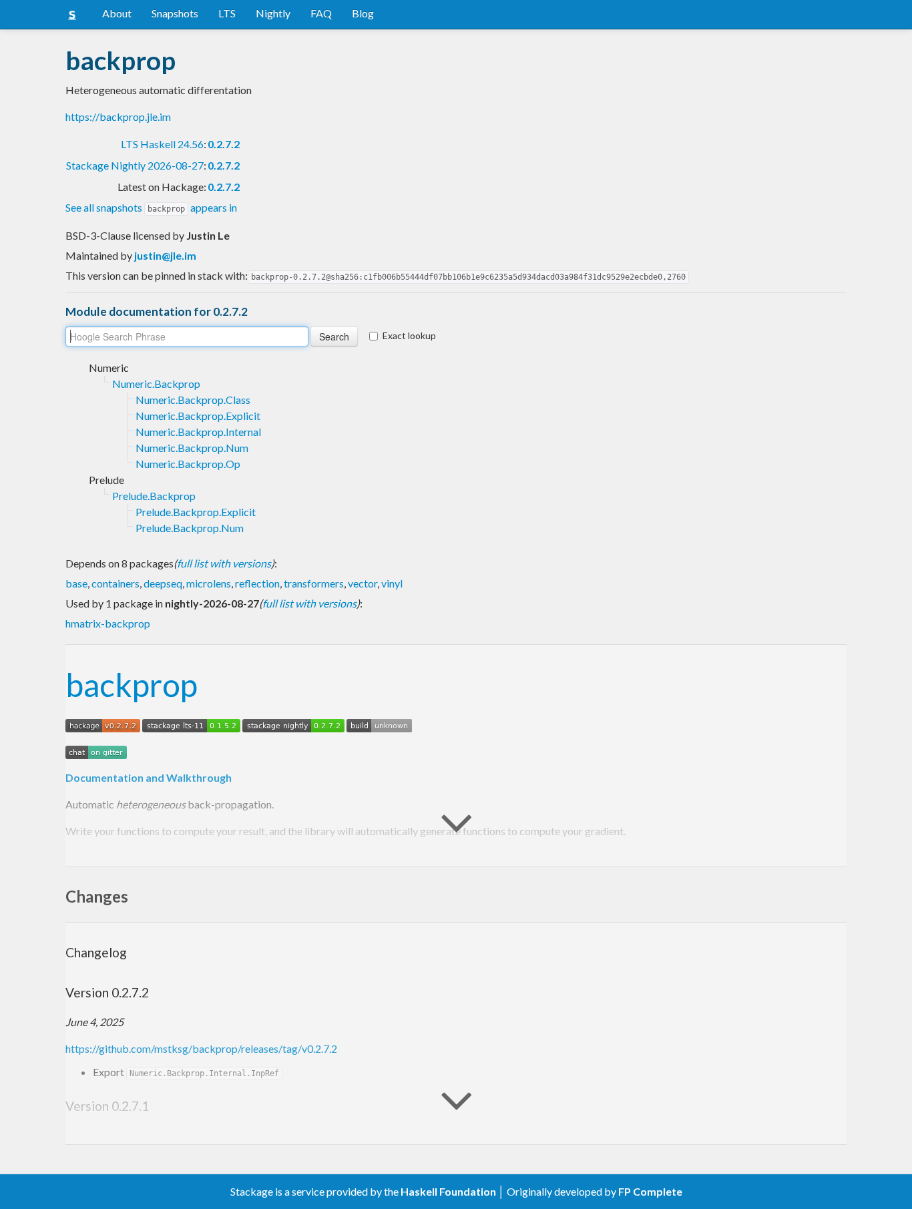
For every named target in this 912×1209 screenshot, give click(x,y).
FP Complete (650, 1191)
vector (362, 583)
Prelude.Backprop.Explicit (196, 511)
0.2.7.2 (224, 144)
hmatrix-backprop (107, 623)
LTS (227, 13)
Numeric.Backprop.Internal (198, 431)
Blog (363, 13)
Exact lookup (409, 335)
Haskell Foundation (448, 1191)
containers (115, 583)
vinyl (392, 583)
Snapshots (175, 13)
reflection (257, 583)
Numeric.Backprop (156, 383)
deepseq (163, 583)
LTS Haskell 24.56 (162, 144)
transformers (314, 583)
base (76, 583)
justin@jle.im (165, 255)
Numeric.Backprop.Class (193, 399)
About (117, 13)
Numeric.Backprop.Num (192, 447)
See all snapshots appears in (151, 207)
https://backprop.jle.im (118, 116)
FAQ (321, 13)
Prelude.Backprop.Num (190, 527)
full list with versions (224, 563)
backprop (131, 685)
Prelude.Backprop (154, 495)
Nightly (273, 13)
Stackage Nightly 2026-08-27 (135, 165)
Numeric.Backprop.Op (188, 463)
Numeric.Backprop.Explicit (198, 415)
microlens (208, 583)
